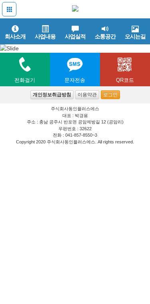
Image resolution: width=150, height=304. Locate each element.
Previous (8, 43)
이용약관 (87, 94)
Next (142, 43)
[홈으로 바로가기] (75, 8)
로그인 (110, 94)
